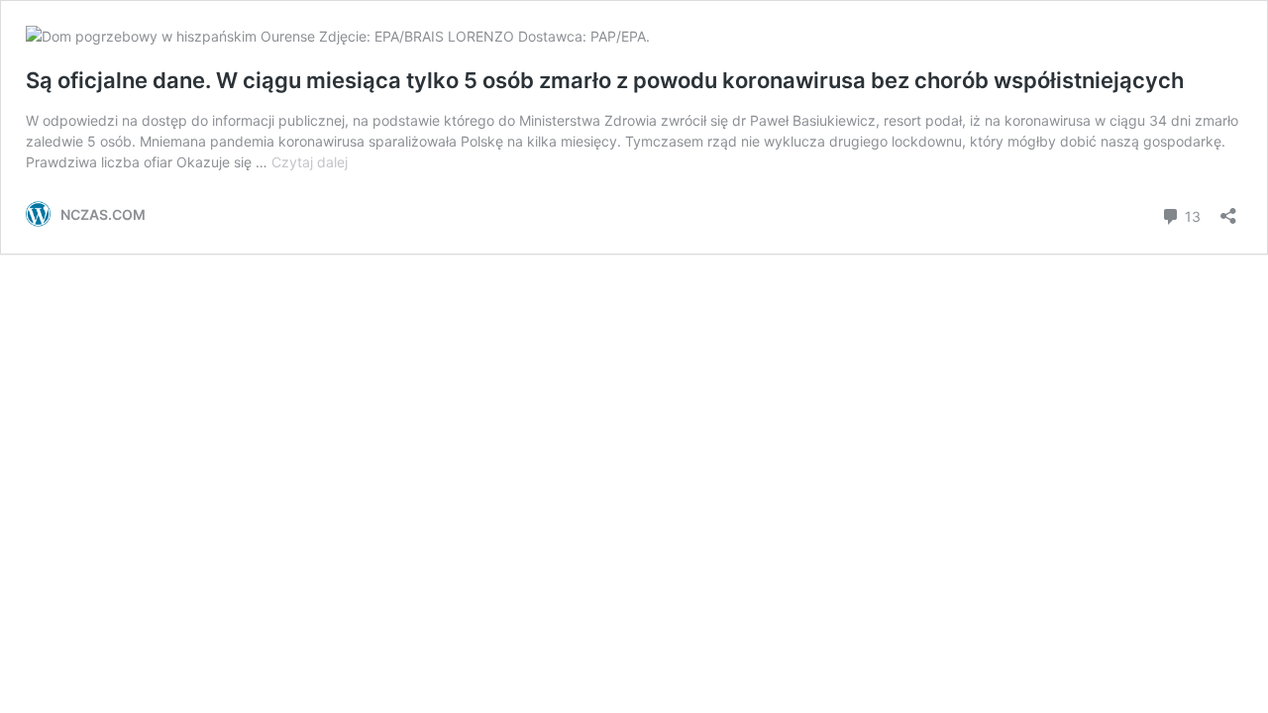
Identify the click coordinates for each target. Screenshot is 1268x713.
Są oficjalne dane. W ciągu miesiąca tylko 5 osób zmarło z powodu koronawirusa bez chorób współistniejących (605, 80)
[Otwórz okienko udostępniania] (1228, 209)
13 (1191, 215)
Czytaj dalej (309, 161)
